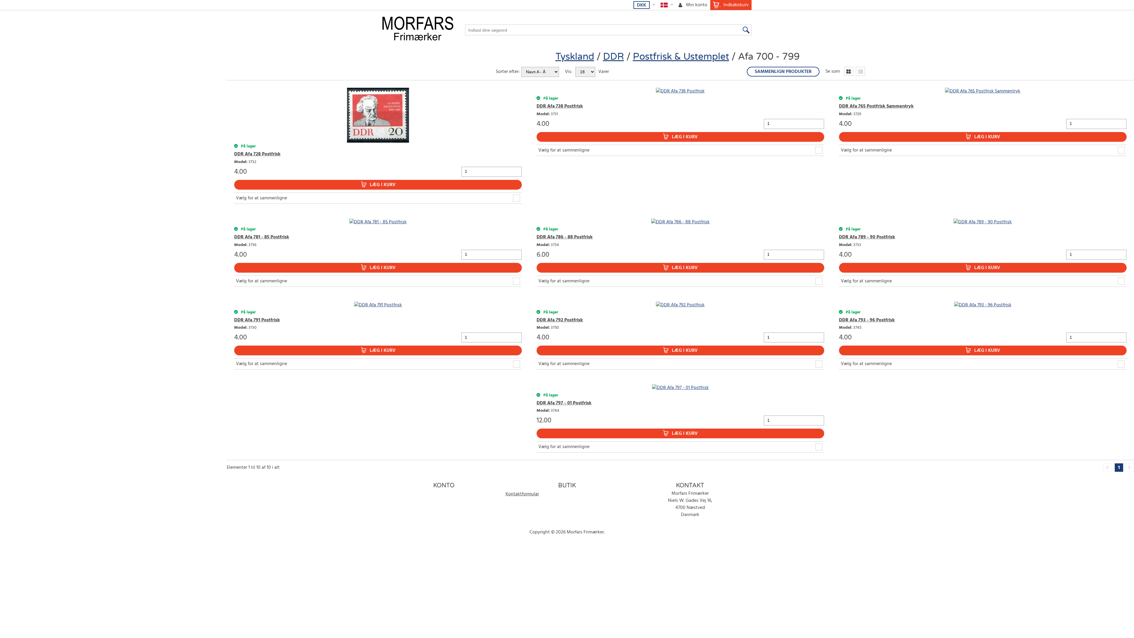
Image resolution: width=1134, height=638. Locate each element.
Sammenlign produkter (783, 72)
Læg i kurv (382, 185)
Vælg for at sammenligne (261, 198)
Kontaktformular (522, 494)
